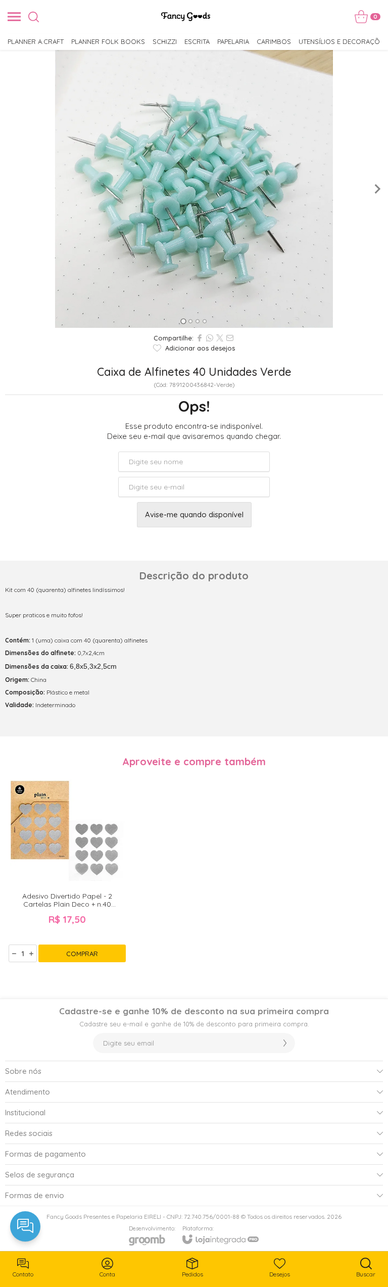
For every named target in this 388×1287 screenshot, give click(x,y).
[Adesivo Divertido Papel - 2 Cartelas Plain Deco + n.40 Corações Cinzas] (67, 868)
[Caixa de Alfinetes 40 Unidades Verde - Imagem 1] (194, 189)
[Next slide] (377, 189)
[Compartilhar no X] (219, 337)
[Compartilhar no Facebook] (199, 337)
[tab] (183, 321)
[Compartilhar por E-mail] (229, 337)
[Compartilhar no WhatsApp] (209, 337)
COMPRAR (82, 954)
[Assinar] (285, 1043)
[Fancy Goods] (186, 16)
